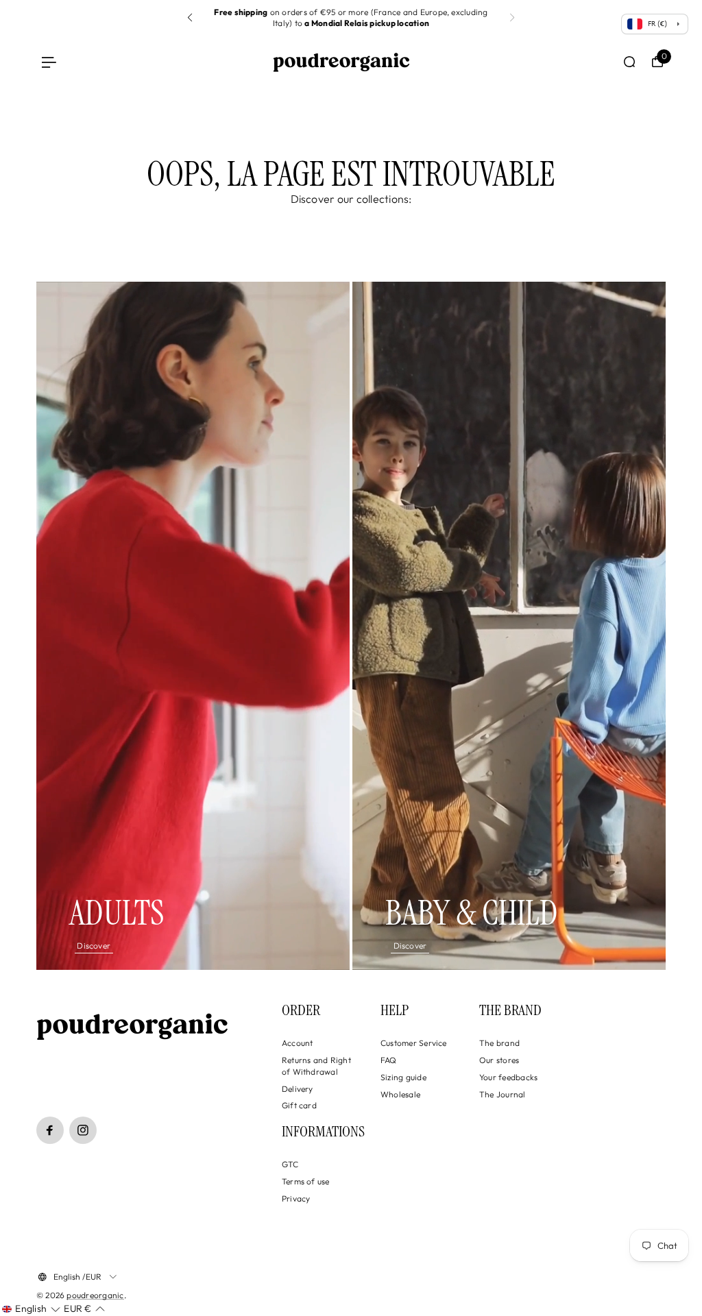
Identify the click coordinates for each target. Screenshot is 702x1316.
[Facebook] (50, 1130)
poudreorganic (94, 1295)
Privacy (296, 1198)
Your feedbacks (508, 1077)
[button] (512, 17)
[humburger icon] (49, 62)
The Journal (502, 1094)
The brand (499, 1043)
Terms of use (306, 1181)
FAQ (388, 1060)
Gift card (299, 1105)
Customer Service (413, 1043)
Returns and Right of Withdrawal (316, 1066)
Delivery (297, 1089)
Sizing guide (403, 1077)
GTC (290, 1164)
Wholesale (400, 1094)
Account (297, 1043)
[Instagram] (83, 1130)
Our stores (499, 1060)
